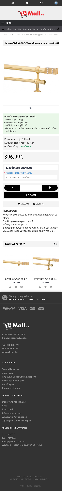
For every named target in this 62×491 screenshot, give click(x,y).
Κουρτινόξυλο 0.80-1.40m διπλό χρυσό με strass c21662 (46, 279)
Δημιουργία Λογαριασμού (14, 417)
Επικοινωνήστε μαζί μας (14, 402)
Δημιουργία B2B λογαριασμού (16, 421)
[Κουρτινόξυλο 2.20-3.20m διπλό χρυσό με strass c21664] (31, 77)
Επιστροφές (8, 409)
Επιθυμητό (25, 204)
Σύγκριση (40, 204)
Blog (4, 405)
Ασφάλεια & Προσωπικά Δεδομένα (19, 377)
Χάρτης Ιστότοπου (11, 388)
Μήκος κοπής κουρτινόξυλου (19, 173)
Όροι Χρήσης (8, 384)
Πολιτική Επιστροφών (13, 380)
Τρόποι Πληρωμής (10, 369)
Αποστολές (7, 373)
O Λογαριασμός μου (11, 413)
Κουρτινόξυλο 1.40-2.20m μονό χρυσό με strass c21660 (17, 279)
